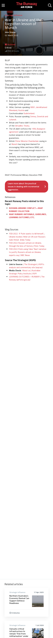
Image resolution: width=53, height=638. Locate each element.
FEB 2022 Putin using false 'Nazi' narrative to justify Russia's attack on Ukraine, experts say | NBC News (27, 252)
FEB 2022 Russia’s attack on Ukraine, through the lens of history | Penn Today (26, 244)
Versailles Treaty (22, 125)
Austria (21, 110)
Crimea (33, 116)
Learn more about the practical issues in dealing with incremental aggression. (23, 186)
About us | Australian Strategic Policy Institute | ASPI (24, 272)
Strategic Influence (13, 15)
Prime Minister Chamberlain (27, 141)
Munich (14, 144)
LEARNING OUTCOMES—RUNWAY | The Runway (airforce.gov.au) (27, 278)
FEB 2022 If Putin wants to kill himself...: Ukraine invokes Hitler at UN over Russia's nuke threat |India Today (27, 236)
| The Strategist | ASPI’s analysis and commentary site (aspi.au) (26, 266)
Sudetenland (29, 113)
